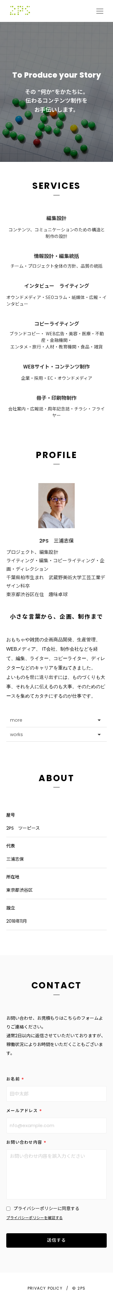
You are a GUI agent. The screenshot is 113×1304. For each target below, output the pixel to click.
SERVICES (56, 186)
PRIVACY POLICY (45, 1288)
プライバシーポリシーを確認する (34, 1217)
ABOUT (56, 778)
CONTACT (56, 985)
